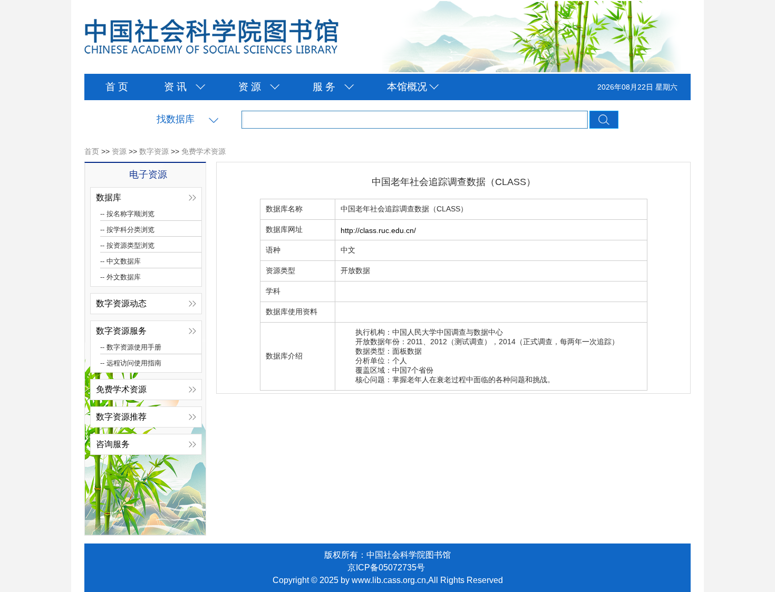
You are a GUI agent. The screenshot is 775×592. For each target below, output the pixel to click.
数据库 (108, 197)
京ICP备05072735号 (386, 567)
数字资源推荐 (121, 416)
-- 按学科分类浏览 (127, 230)
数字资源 (154, 151)
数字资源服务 (121, 330)
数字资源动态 (121, 303)
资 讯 (175, 86)
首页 (91, 151)
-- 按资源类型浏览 (127, 245)
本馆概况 (407, 86)
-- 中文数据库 (120, 261)
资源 (119, 151)
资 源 (249, 86)
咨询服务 (113, 444)
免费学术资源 (203, 151)
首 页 (116, 86)
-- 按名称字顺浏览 (127, 214)
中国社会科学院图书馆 (211, 37)
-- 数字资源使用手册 (130, 347)
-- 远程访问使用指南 (130, 363)
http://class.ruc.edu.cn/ (378, 230)
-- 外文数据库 (120, 277)
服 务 (324, 86)
